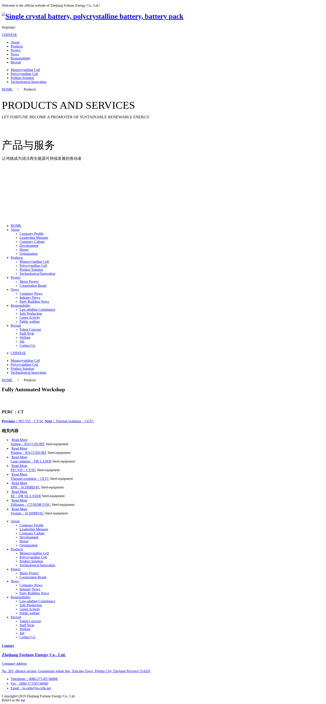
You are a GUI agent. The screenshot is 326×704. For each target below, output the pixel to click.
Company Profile (31, 233)
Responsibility (21, 58)
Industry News (30, 297)
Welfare (25, 337)
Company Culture (32, 241)
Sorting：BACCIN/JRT (28, 444)
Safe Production (31, 313)
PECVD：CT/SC (23, 421)
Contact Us (27, 345)
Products (17, 46)
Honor (24, 249)
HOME (7, 89)
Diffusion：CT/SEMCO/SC (31, 504)
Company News (31, 293)
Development (29, 245)
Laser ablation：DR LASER (31, 461)
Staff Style (27, 333)
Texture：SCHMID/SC (27, 513)
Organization (29, 253)
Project (15, 50)
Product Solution (22, 78)
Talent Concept (30, 329)
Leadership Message (34, 237)
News (15, 54)
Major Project (29, 281)
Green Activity (30, 317)
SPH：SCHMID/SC (25, 487)
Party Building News (34, 301)
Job (22, 341)
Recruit (16, 62)
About (15, 42)
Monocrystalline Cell (25, 70)
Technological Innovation (28, 82)
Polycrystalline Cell (24, 74)
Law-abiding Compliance (37, 309)
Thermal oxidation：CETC (69, 421)
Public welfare (30, 321)
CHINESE (9, 35)
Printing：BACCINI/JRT (29, 453)
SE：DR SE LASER (26, 496)
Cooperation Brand (33, 285)
